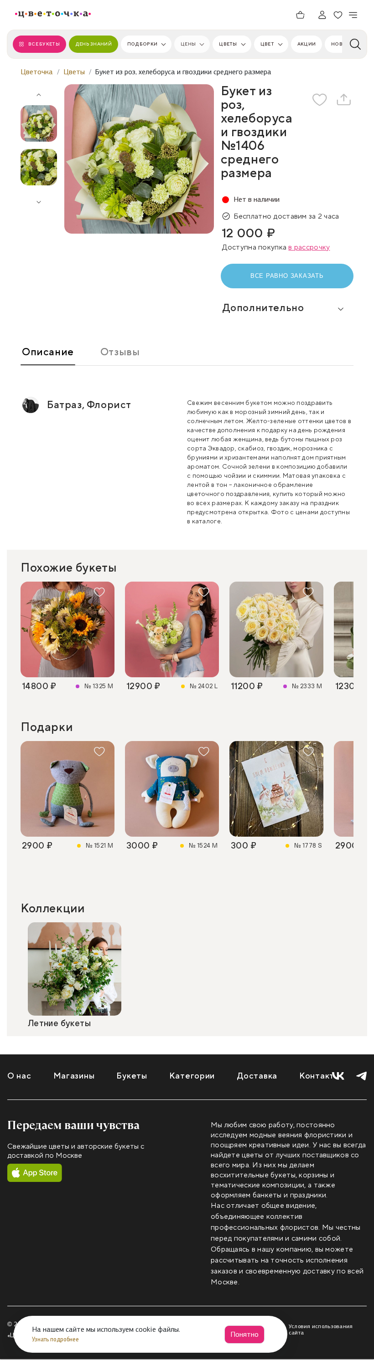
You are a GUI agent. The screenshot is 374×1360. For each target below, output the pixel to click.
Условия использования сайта (321, 1329)
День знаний (93, 44)
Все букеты (44, 44)
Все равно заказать (287, 275)
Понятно (244, 1334)
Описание (48, 352)
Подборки (142, 44)
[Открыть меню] (353, 15)
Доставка (257, 1076)
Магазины (74, 1076)
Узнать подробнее (56, 1339)
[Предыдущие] (39, 91)
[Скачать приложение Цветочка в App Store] (34, 1173)
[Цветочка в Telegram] (361, 1076)
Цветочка (37, 71)
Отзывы (120, 352)
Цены (188, 44)
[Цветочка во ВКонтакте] (338, 1076)
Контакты (319, 1076)
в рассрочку (309, 247)
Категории (192, 1076)
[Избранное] (337, 15)
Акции (306, 44)
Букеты (131, 1076)
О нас (19, 1076)
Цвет (267, 44)
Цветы (228, 44)
